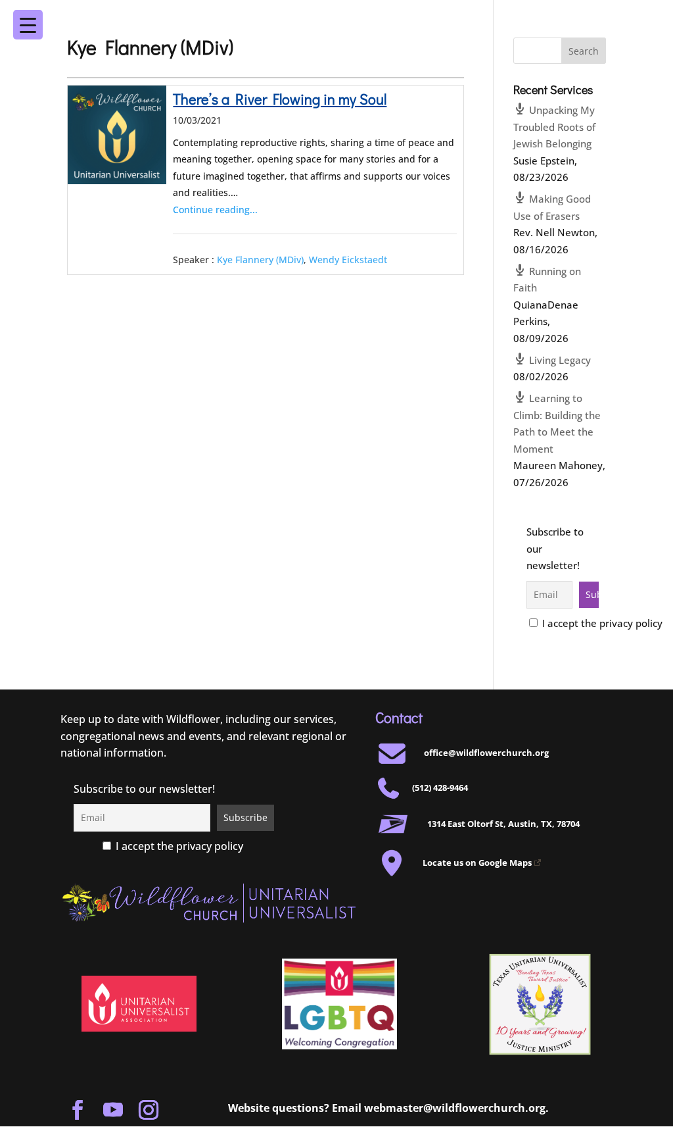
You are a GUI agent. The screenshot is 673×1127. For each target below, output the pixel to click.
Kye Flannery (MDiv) (260, 259)
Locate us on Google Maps (477, 862)
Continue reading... (215, 209)
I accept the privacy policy (601, 623)
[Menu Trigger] (631, 16)
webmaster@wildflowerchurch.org (454, 1108)
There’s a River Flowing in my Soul (279, 99)
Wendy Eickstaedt (348, 259)
